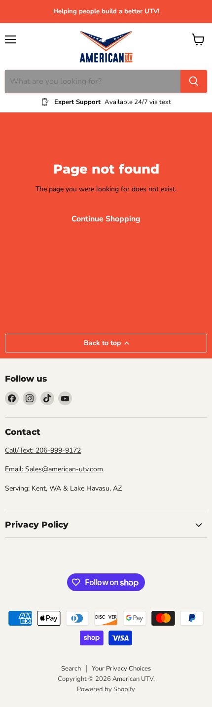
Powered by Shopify (106, 689)
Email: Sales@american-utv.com (54, 469)
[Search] (193, 81)
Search (71, 668)
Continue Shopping (106, 218)
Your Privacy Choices (121, 668)
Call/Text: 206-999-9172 (43, 450)
